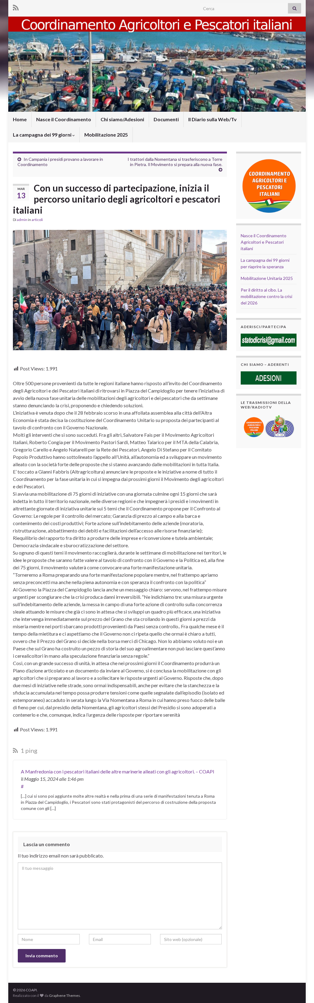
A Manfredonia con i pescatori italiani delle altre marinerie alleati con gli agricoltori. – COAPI (117, 771)
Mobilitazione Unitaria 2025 (267, 278)
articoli (37, 219)
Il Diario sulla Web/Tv (212, 119)
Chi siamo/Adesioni (122, 119)
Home (20, 119)
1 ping (28, 750)
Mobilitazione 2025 (106, 134)
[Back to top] (300, 989)
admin (22, 219)
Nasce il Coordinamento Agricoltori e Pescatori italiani (263, 242)
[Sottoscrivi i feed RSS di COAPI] (16, 6)
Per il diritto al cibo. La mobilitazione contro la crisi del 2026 (266, 296)
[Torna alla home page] (157, 64)
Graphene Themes (64, 995)
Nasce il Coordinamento (63, 119)
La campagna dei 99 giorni (42, 134)
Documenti (166, 119)
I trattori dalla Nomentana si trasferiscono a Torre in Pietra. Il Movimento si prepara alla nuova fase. (175, 162)
